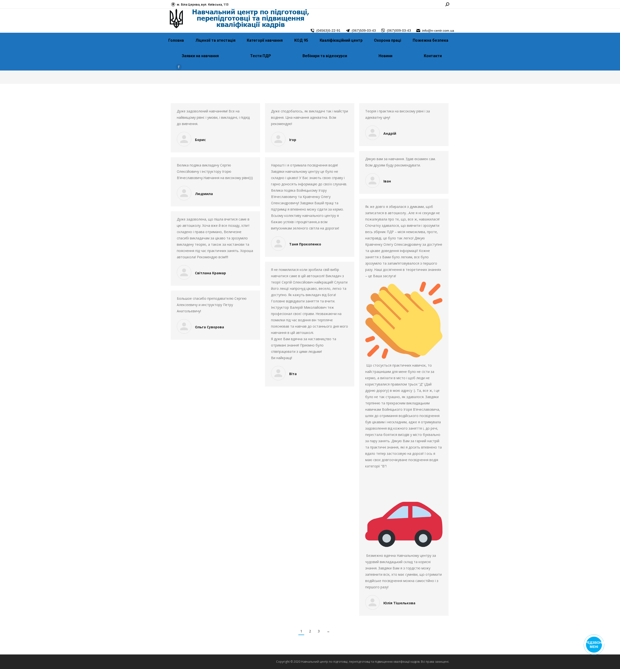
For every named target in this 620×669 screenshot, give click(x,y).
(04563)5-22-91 (328, 30)
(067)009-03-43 (399, 30)
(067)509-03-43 (364, 30)
